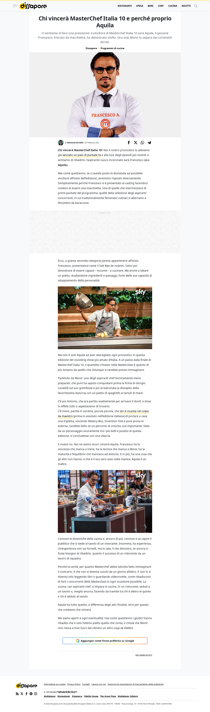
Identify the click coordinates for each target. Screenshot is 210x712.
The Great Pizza (108, 696)
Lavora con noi (99, 684)
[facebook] (26, 693)
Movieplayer (63, 696)
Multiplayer (50, 696)
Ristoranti (125, 5)
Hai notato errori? (143, 655)
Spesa (139, 5)
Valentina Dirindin (75, 142)
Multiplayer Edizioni (128, 696)
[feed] (17, 693)
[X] (21, 693)
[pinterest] (31, 693)
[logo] (33, 5)
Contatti (86, 684)
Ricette (186, 5)
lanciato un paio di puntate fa (81, 155)
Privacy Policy (73, 684)
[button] (129, 142)
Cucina (172, 5)
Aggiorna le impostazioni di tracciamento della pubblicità (135, 684)
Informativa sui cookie (55, 684)
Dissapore (91, 48)
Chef (161, 5)
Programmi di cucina (112, 48)
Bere (150, 5)
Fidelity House (91, 696)
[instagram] (35, 693)
